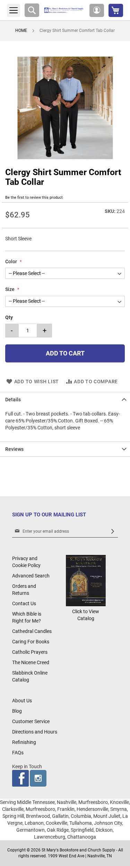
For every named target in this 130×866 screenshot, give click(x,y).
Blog (17, 711)
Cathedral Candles (32, 631)
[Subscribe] (112, 531)
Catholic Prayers (29, 652)
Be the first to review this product (34, 197)
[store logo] (64, 10)
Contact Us (24, 603)
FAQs (18, 752)
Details (13, 399)
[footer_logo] (86, 604)
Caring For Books (30, 641)
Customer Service (31, 721)
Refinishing (24, 742)
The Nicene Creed (30, 662)
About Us (22, 700)
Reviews (14, 449)
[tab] (65, 399)
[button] (96, 10)
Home (21, 30)
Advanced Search (31, 575)
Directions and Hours (34, 732)
